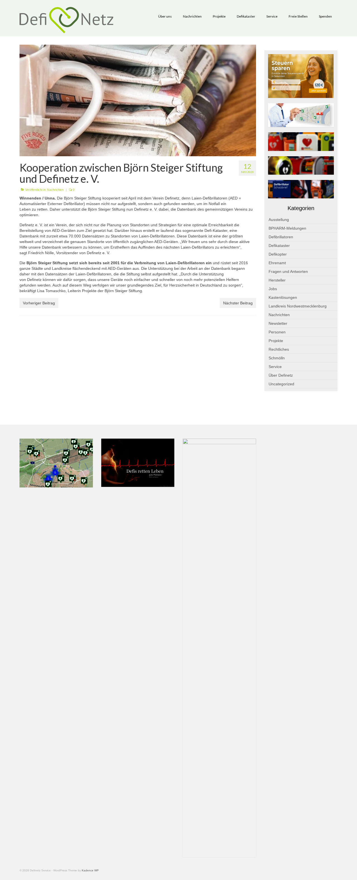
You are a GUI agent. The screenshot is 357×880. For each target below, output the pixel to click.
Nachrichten (55, 189)
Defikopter (278, 254)
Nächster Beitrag (238, 303)
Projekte (276, 340)
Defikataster (279, 245)
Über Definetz (281, 375)
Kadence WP (90, 870)
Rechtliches (279, 349)
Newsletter (278, 323)
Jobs (273, 289)
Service (275, 366)
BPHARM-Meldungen (287, 228)
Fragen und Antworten (288, 271)
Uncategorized (281, 384)
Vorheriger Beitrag (39, 303)
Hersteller (277, 280)
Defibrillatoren (281, 237)
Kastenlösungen (283, 297)
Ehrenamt (277, 263)
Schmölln (277, 358)
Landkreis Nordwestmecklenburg (298, 306)
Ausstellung (279, 219)
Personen (277, 332)
